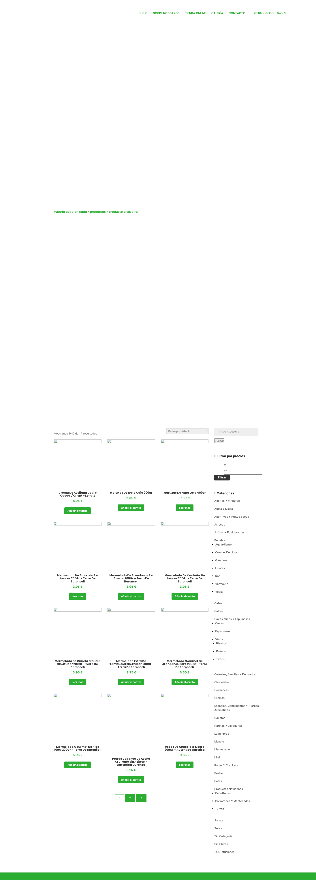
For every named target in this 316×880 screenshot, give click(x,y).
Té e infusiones (224, 852)
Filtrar (222, 477)
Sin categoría (223, 836)
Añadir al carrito (77, 510)
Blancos (221, 643)
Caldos (218, 611)
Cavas (219, 623)
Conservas (221, 690)
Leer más (184, 507)
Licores (220, 568)
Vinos (219, 639)
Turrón (219, 809)
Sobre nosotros (166, 13)
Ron (217, 576)
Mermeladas (222, 749)
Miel (217, 757)
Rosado (221, 651)
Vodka (219, 591)
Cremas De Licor (226, 552)
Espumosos (222, 631)
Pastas (218, 773)
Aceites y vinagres (227, 500)
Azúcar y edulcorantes (229, 532)
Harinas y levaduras (228, 725)
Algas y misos (223, 508)
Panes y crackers (226, 765)
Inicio (143, 13)
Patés (218, 781)
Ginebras (221, 560)
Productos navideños (228, 789)
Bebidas (219, 540)
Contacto (237, 13)
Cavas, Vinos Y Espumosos (232, 619)
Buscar (219, 441)
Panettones (223, 793)
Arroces (219, 524)
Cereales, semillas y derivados (235, 674)
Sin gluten (221, 844)
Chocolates (222, 682)
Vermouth (221, 584)
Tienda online (195, 13)
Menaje (219, 741)
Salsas (218, 820)
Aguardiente (223, 544)
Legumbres (221, 733)
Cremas (219, 698)
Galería (217, 13)
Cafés (218, 603)
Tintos (220, 659)
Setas (218, 828)
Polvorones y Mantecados (232, 801)
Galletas (219, 718)
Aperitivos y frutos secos (231, 516)
